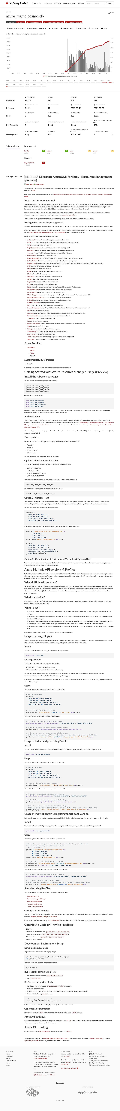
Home (8, 1054)
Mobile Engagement (33, 295)
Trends (8, 1058)
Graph (29, 271)
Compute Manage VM (34, 901)
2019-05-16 (76, 108)
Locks (29, 284)
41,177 (28, 100)
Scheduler (30, 318)
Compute (30, 253)
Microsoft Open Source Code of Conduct (56, 1038)
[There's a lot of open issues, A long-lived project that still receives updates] (89, 151)
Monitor (30, 274)
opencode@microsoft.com (32, 1040)
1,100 (50, 125)
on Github (64, 1064)
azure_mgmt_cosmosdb (25, 16)
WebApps (30, 339)
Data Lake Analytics (33, 258)
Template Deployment (34, 904)
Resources (30, 313)
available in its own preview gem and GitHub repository (47, 232)
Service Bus (31, 347)
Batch (29, 242)
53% (96, 125)
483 (49, 116)
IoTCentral (30, 276)
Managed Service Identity (35, 297)
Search (29, 321)
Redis (29, 310)
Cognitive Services (33, 248)
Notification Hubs (33, 302)
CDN (29, 245)
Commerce (30, 250)
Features (30, 268)
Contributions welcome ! (70, 1068)
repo (33, 190)
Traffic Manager (32, 337)
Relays (32, 350)
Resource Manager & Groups (36, 899)
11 (49, 108)
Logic (29, 287)
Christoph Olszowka (40, 1058)
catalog (68, 1062)
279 (49, 100)
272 (95, 100)
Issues (69, 1020)
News (8, 1063)
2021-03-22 (99, 108)
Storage (29, 329)
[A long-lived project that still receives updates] (43, 151)
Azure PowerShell (44, 1031)
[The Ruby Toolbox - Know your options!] (17, 3)
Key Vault (30, 282)
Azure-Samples (54, 920)
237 (72, 100)
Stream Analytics (32, 331)
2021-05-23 (76, 134)
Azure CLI (69, 1031)
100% (96, 116)
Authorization (31, 240)
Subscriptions (31, 334)
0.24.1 (27, 108)
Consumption (31, 255)
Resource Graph (32, 316)
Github (52, 1075)
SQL (28, 326)
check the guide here (69, 215)
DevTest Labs (31, 263)
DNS (28, 266)
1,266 (73, 125)
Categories (9, 1056)
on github (67, 1056)
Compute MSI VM (33, 896)
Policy (29, 305)
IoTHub (29, 279)
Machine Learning (33, 289)
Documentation (11, 1060)
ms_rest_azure (20, 22)
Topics (32, 353)
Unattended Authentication (41, 425)
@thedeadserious (39, 1075)
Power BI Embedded (33, 308)
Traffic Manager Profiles (35, 906)
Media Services (32, 292)
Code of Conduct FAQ (96, 1038)
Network (30, 300)
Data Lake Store (32, 261)
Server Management (33, 323)
